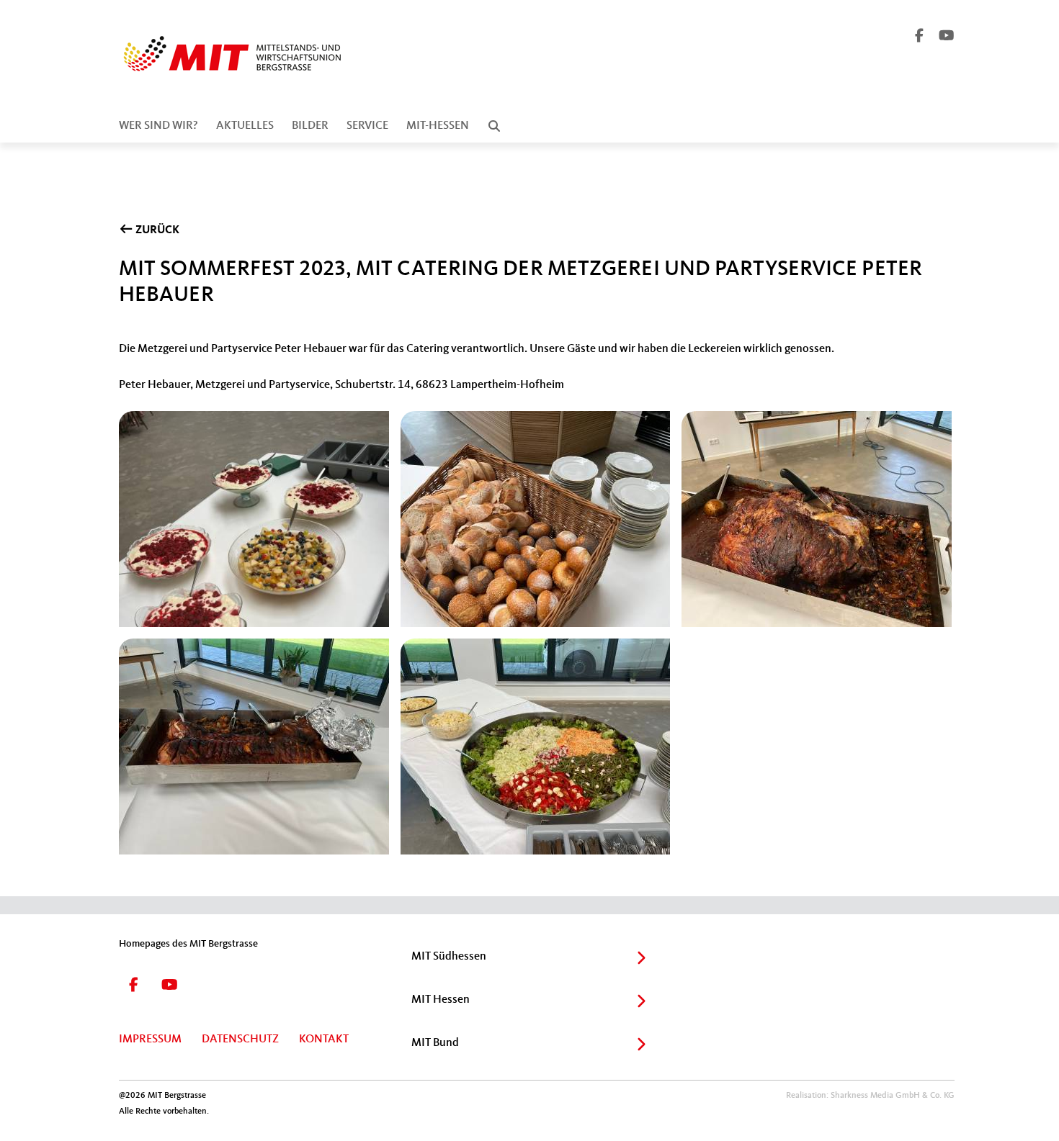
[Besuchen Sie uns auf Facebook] (920, 37)
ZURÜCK (156, 230)
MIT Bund (435, 1043)
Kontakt (324, 1039)
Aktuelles (245, 126)
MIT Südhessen (448, 956)
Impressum (150, 1039)
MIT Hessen (440, 1000)
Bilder (310, 126)
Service (367, 126)
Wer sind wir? (158, 126)
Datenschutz (240, 1039)
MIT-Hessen (437, 126)
